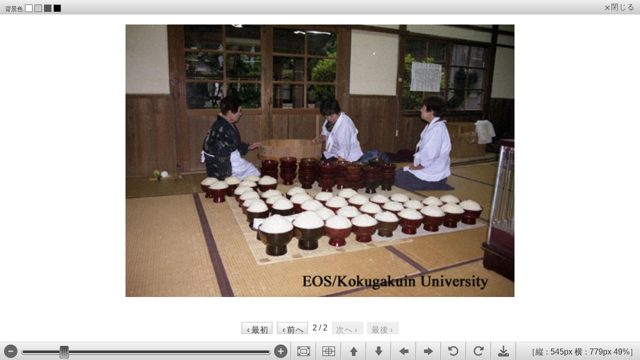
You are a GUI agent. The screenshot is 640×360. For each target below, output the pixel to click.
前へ (293, 330)
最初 (257, 330)
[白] (28, 8)
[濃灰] (48, 8)
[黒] (57, 8)
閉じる (623, 7)
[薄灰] (38, 8)
